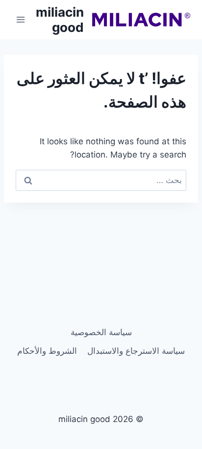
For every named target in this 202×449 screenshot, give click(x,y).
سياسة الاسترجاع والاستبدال (136, 351)
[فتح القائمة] (21, 19)
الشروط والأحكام (47, 351)
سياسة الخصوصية (101, 332)
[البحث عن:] (101, 180)
